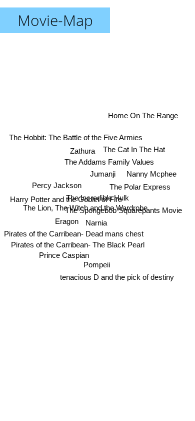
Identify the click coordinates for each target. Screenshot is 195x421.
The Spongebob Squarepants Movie (123, 210)
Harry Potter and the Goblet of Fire (66, 199)
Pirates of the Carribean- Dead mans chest (74, 233)
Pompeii (97, 264)
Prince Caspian (64, 255)
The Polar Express (140, 187)
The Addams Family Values (109, 162)
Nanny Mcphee (151, 174)
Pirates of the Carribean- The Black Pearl (77, 244)
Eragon (66, 221)
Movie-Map (55, 20)
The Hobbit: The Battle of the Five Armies (75, 137)
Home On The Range (143, 115)
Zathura (82, 151)
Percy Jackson (57, 185)
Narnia (96, 222)
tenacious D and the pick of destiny (117, 277)
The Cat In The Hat (134, 149)
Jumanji (103, 174)
